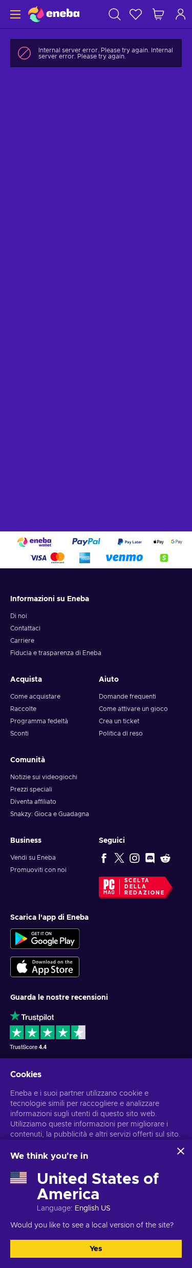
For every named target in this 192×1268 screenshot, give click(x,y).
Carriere (22, 641)
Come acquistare (35, 697)
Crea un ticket (119, 721)
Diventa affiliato (33, 802)
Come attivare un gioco (133, 709)
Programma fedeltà (39, 721)
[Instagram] (135, 857)
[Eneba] (53, 14)
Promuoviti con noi (38, 870)
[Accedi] (180, 14)
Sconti (19, 733)
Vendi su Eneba (33, 858)
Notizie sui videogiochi (43, 777)
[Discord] (150, 857)
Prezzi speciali (31, 789)
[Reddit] (165, 857)
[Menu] (14, 14)
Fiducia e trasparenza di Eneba (55, 653)
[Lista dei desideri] (135, 14)
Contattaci (25, 628)
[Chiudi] (180, 1151)
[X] (119, 857)
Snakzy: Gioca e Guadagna (49, 814)
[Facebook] (104, 857)
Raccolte (23, 709)
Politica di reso (121, 733)
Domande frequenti (127, 697)
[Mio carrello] (158, 14)
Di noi (18, 616)
